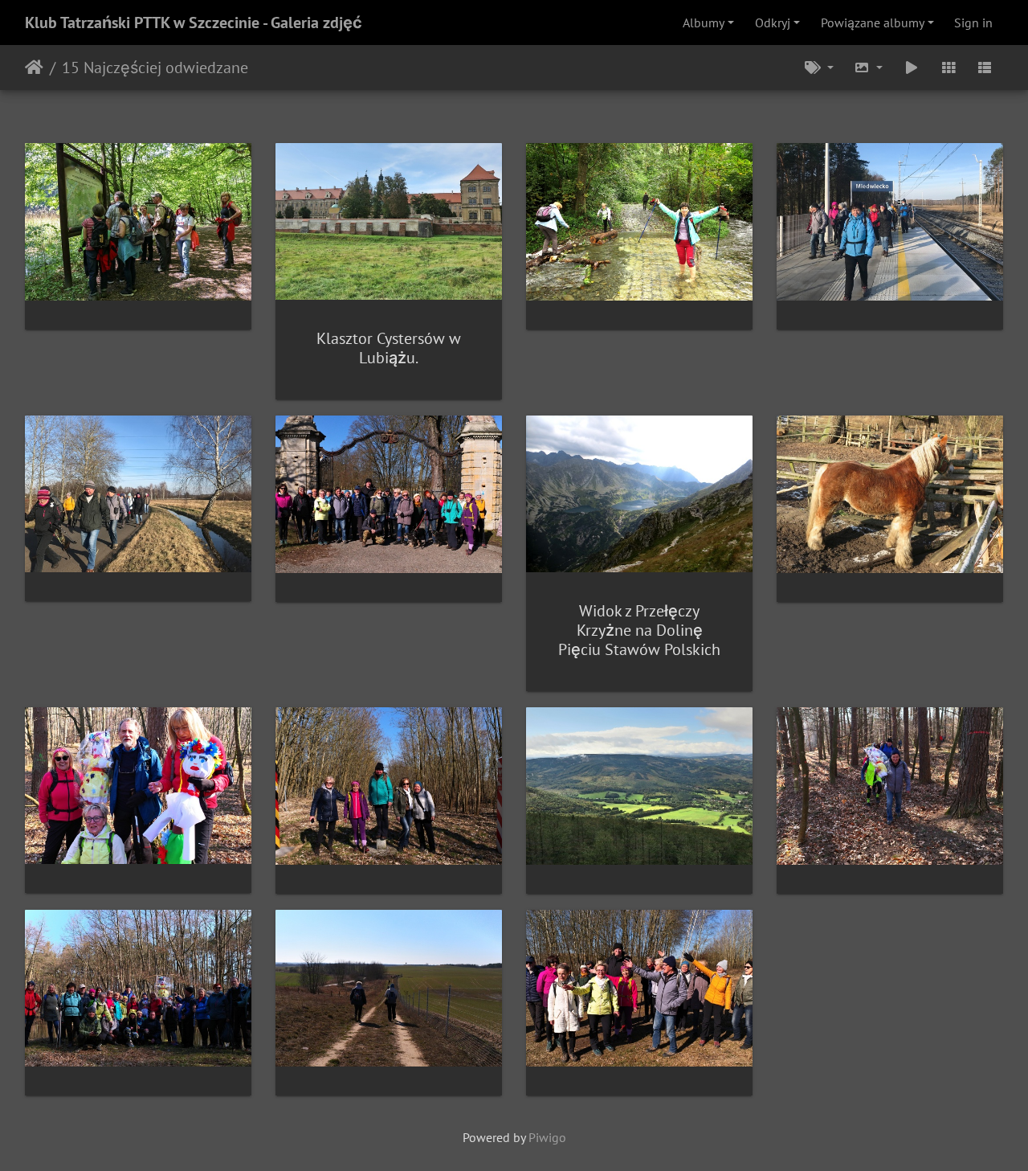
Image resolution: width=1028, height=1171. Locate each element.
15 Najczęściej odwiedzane (155, 67)
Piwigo (547, 1137)
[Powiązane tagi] (819, 67)
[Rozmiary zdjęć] (869, 67)
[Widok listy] (984, 67)
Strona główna (34, 67)
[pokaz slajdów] (911, 67)
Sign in (973, 22)
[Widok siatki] (948, 67)
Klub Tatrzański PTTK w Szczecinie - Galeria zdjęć (193, 22)
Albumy (703, 22)
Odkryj (772, 22)
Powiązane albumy (872, 22)
